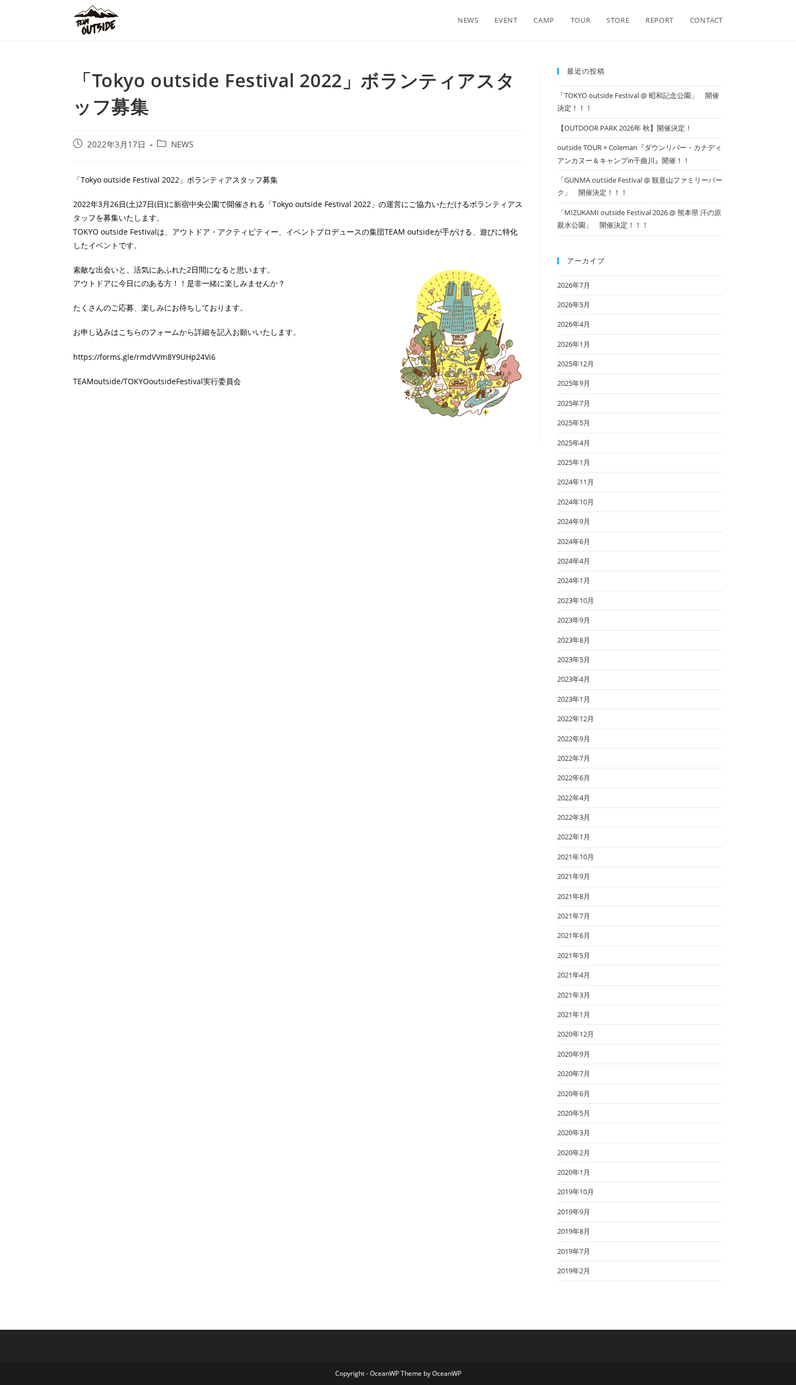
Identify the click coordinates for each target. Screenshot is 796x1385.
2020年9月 (573, 1054)
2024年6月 (573, 541)
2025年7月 (573, 403)
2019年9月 (573, 1211)
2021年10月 (575, 857)
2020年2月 (573, 1152)
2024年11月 (575, 482)
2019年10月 (575, 1191)
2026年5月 (573, 304)
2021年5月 (573, 955)
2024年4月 (573, 561)
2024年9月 (573, 521)
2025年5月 (573, 423)
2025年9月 (573, 383)
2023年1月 (573, 699)
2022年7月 (573, 758)
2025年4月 (573, 443)
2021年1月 (573, 1014)
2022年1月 (573, 837)
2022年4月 (573, 797)
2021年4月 (573, 975)
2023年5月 (573, 659)
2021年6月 (573, 935)
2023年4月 (573, 679)
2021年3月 (573, 995)
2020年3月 (573, 1132)
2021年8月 (573, 896)
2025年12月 (575, 363)
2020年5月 (573, 1113)
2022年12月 (575, 718)
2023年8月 (573, 640)
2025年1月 (573, 462)
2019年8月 (573, 1231)
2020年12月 (575, 1034)
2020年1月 (573, 1172)
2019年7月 (573, 1251)
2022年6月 (573, 777)
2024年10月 (575, 502)
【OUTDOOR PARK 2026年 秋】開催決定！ (624, 128)
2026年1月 (573, 344)
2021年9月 (573, 876)
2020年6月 (573, 1093)
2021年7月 (573, 916)
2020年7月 (573, 1073)
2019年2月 (573, 1271)
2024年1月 (573, 580)
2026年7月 (573, 285)
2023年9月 (573, 620)
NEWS (182, 144)
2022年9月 (573, 738)
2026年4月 (573, 324)
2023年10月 (575, 600)
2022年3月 (573, 817)
